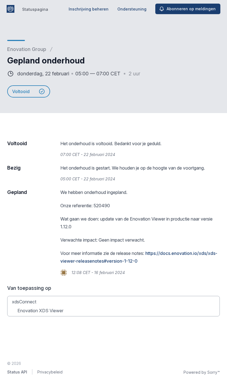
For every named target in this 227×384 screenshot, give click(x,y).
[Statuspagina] (10, 9)
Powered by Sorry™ (202, 372)
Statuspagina (35, 9)
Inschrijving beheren (89, 9)
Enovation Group (26, 49)
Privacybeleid (50, 372)
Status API (17, 372)
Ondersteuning (131, 9)
